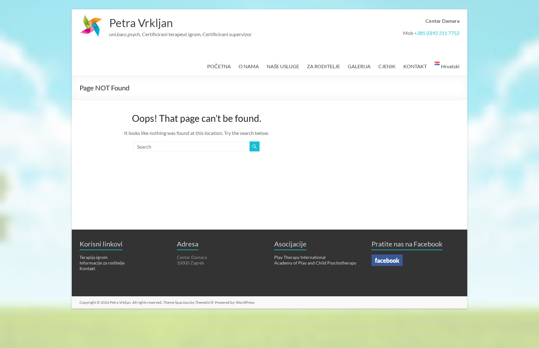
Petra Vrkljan (141, 23)
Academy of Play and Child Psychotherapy (315, 262)
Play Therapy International (300, 257)
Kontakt (87, 268)
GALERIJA (359, 66)
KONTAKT (415, 66)
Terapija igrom (94, 257)
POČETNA (219, 66)
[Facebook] (387, 257)
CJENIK (387, 66)
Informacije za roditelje (102, 262)
